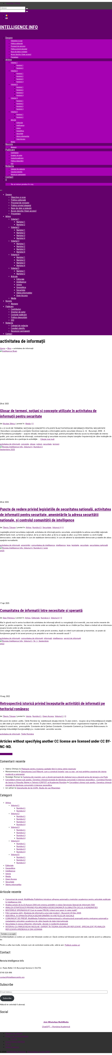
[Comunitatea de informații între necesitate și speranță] (56, 574)
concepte (25, 444)
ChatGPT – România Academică (56, 1027)
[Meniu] (1, 190)
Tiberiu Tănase (9, 527)
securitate (47, 444)
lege (68, 545)
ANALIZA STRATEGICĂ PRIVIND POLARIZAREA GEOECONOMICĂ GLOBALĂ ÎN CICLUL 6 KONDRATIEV (51, 907)
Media (28, 423)
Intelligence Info (19, 27)
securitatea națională (99, 545)
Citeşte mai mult (47, 439)
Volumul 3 (15, 827)
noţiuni (39, 444)
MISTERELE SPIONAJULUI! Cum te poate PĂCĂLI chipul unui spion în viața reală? (41, 910)
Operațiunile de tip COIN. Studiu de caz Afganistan (38, 788)
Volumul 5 (15, 854)
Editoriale (36, 618)
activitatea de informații (10, 444)
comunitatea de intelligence (43, 545)
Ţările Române (27, 734)
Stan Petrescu (9, 618)
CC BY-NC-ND (6, 754)
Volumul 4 (56, 527)
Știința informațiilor (13, 884)
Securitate (46, 527)
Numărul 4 (20, 824)
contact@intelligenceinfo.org (12, 977)
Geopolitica (10, 868)
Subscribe (7, 998)
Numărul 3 (36, 527)
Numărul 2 (45, 618)
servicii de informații (72, 638)
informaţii (48, 638)
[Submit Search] (27, 8)
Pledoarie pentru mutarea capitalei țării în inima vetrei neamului (48, 769)
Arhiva (28, 527)
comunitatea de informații (32, 638)
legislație (75, 545)
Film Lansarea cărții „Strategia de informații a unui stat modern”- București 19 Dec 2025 (43, 913)
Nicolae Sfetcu (9, 423)
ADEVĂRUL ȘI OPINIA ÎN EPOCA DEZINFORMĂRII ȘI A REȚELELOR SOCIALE (39, 916)
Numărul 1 (36, 716)
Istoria (28, 716)
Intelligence (10, 871)
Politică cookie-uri (72, 945)
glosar (32, 444)
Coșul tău (13, 3)
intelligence (61, 545)
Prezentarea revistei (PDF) (38, 1052)
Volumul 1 (59, 716)
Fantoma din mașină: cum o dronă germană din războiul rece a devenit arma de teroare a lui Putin (65, 777)
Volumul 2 (15, 813)
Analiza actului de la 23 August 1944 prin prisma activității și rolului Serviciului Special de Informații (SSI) (50, 905)
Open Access (48, 716)
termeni (56, 444)
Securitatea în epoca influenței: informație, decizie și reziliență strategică (36, 924)
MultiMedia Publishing (16, 1052)
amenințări (25, 545)
